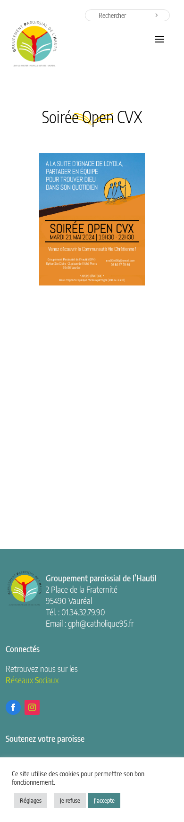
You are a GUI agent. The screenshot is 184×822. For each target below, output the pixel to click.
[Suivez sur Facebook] (13, 707)
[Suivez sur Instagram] (32, 707)
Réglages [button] (31, 800)
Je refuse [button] (70, 800)
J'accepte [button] (104, 800)
